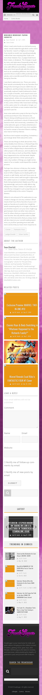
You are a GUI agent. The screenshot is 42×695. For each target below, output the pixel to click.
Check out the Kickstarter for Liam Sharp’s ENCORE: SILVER (26, 555)
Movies (27, 692)
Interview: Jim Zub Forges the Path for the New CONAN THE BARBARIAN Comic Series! (26, 595)
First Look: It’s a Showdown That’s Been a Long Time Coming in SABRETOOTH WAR (26, 610)
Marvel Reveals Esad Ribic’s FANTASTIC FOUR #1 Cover (21, 378)
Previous (6, 527)
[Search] (33, 15)
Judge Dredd (10, 234)
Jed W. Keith (16, 312)
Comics (21, 692)
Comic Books (10, 42)
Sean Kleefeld (10, 40)
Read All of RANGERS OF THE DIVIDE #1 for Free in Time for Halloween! (25, 568)
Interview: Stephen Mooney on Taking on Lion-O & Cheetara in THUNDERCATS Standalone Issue (21, 527)
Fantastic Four (19, 230)
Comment (9, 407)
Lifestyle (14, 692)
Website (8, 447)
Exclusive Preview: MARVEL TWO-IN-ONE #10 (22, 307)
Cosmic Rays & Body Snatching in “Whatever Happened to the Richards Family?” (22, 329)
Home (6, 19)
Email (24, 433)
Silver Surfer (23, 234)
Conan (8, 230)
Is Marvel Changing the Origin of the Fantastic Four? (22, 355)
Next (35, 527)
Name (7, 433)
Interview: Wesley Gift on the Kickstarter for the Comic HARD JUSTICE (25, 583)
